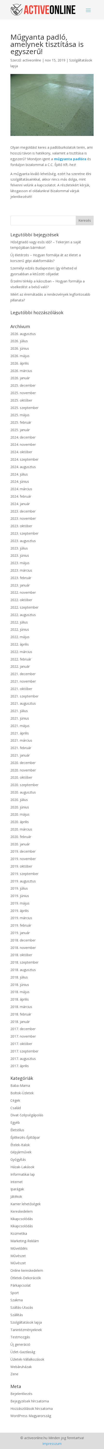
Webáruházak (21, 1366)
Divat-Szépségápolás (26, 1115)
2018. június (19, 984)
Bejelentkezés (21, 1393)
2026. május (20, 356)
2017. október (21, 1043)
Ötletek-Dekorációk (25, 1278)
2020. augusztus (23, 792)
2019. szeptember (24, 873)
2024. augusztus (23, 467)
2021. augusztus (23, 703)
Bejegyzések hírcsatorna (29, 1401)
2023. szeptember (24, 533)
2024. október (21, 452)
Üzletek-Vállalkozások (27, 1359)
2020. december (23, 762)
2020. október (21, 777)
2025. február (20, 422)
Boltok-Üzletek (22, 1093)
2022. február (20, 659)
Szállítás (16, 1315)
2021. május (20, 725)
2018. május (20, 992)
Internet (16, 1182)
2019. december (23, 851)
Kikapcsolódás (21, 1219)
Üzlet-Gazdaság (22, 1352)
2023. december (23, 511)
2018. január (20, 1021)
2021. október (21, 688)
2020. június (19, 807)
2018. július (19, 977)
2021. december (23, 674)
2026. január (20, 378)
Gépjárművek (20, 1152)
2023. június (19, 555)
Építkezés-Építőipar (25, 1137)
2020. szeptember (24, 785)
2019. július (19, 888)
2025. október (21, 400)
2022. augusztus (23, 614)
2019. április (19, 910)
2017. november (23, 1036)
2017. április (19, 1066)
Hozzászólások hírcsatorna (31, 1408)
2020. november (23, 770)
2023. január (20, 585)
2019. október (21, 866)
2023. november (23, 518)
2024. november (23, 444)
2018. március (21, 1006)
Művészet (18, 1255)
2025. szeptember (24, 407)
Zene (14, 1374)
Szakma (16, 1300)
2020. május (20, 814)
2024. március (21, 489)
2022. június (19, 629)
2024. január (20, 503)
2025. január (20, 430)
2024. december (23, 437)
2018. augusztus (23, 969)
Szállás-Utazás (21, 1307)
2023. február (20, 577)
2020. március (21, 829)
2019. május (20, 903)
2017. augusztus (23, 1058)
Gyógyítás (18, 1159)
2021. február (20, 748)
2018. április (19, 999)
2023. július (19, 548)
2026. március (21, 370)
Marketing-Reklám (24, 1241)
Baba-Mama (20, 1085)
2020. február (20, 836)
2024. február (20, 496)
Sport (14, 1292)
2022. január (20, 666)
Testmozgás (20, 1337)
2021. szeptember (24, 696)
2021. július (19, 711)
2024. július (19, 474)
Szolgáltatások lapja (26, 1322)
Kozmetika (18, 1233)
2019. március (21, 918)
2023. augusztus (23, 540)
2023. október (21, 526)
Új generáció (20, 1344)
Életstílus (17, 1130)
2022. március (21, 651)
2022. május (20, 637)
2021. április (19, 733)
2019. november (23, 858)
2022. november (23, 592)
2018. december (23, 940)
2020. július (19, 799)
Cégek (15, 1100)
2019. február (20, 925)
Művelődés (19, 1248)
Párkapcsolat (20, 1285)
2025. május (20, 415)
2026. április (19, 363)
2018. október (21, 955)
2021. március (21, 740)
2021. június (19, 718)
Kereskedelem (21, 1211)
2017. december (23, 1029)
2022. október (21, 600)
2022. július (19, 622)
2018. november (23, 947)
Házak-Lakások (22, 1167)
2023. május (20, 563)
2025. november (23, 393)
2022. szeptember (24, 607)
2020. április (19, 821)
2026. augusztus (23, 333)
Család (15, 1108)
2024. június (19, 481)
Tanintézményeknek (26, 1329)
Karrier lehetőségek (25, 1204)
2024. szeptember (24, 459)
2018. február (20, 1014)
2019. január (20, 932)
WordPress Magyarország (30, 1415)
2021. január (20, 755)
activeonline (31, 60)
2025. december (23, 385)
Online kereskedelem (26, 1270)
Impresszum (52, 1443)
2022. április (19, 644)
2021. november (23, 681)
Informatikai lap (22, 1174)
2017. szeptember (24, 1051)
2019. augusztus (23, 881)
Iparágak (17, 1189)
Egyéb (15, 1122)
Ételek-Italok (20, 1145)
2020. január (20, 844)
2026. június (19, 348)
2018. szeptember (24, 962)
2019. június (19, 895)
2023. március (21, 570)
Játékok (16, 1196)
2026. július (19, 341)
